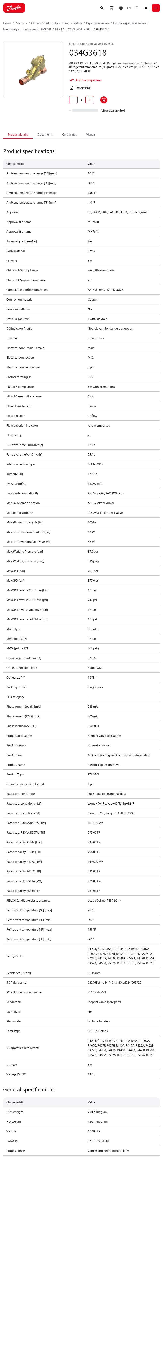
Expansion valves (97, 23)
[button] (124, 8)
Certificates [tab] (69, 134)
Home (7, 23)
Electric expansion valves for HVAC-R (27, 29)
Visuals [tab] (90, 134)
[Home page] (14, 8)
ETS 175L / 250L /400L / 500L (73, 29)
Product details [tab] (18, 134)
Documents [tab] (45, 134)
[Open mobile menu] (156, 8)
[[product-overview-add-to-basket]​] (103, 99)
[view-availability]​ (113, 110)
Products (21, 23)
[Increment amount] (89, 100)
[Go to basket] (111, 8)
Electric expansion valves (129, 23)
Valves (78, 23)
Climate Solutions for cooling (50, 23)
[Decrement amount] (73, 100)
